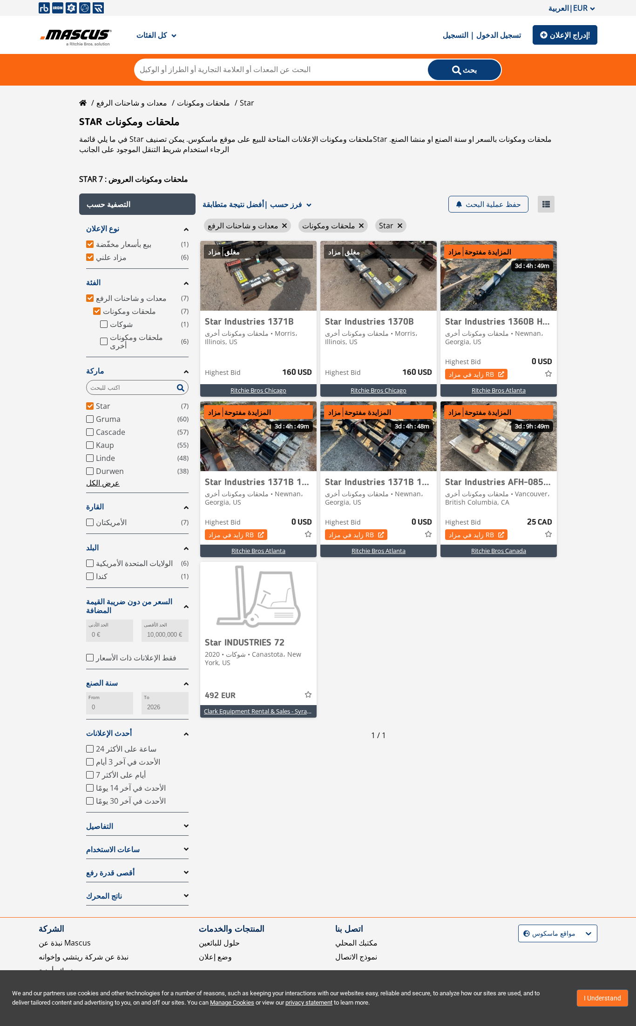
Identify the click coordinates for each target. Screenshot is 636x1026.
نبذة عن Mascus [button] (65, 943)
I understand (602, 998)
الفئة (93, 282)
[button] (137, 204)
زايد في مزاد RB (471, 374)
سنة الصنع (102, 683)
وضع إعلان (215, 957)
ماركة (95, 371)
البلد (92, 548)
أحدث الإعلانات (109, 733)
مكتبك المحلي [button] (356, 943)
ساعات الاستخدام (113, 849)
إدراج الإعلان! (570, 35)
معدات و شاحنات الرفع (131, 103)
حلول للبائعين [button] (219, 943)
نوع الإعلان (102, 229)
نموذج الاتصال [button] (356, 957)
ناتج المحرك (104, 896)
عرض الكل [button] (103, 483)
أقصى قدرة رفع (110, 873)
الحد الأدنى (98, 624)
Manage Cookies (232, 1002)
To (146, 697)
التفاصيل (99, 826)
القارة (95, 507)
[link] (258, 276)
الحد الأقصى (155, 624)
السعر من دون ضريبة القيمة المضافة (129, 606)
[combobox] (524, 934)
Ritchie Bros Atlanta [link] (499, 390)
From (94, 697)
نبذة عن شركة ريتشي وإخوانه (84, 957)
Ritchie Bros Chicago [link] (258, 390)
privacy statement (308, 1002)
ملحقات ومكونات (203, 103)
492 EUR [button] (220, 696)
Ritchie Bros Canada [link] (498, 550)
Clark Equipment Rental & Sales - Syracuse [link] (261, 711)
